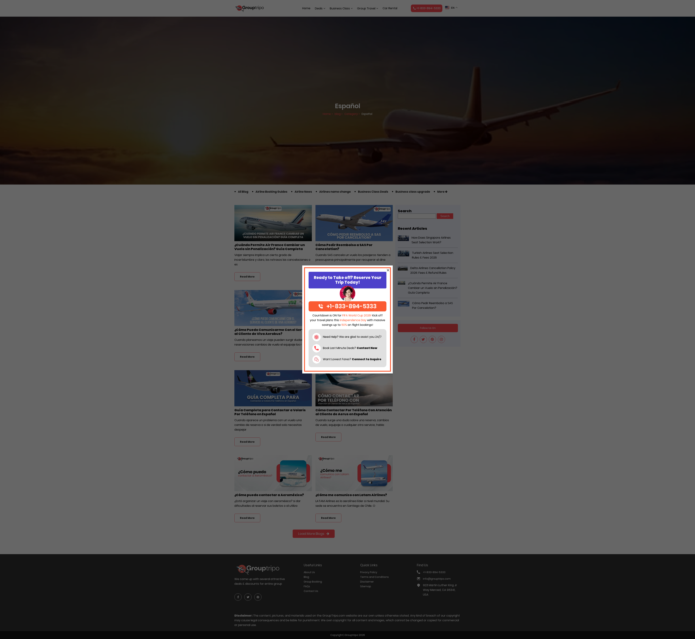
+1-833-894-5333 (352, 306)
